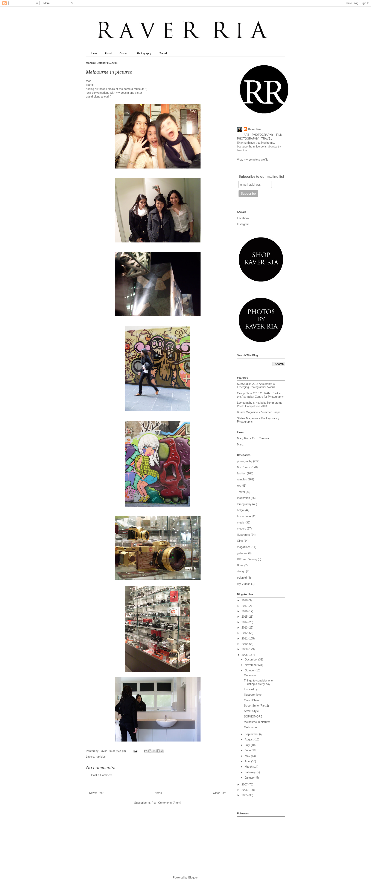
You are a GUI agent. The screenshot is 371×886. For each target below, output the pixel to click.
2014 (245, 622)
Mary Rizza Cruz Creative (253, 438)
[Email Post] (135, 750)
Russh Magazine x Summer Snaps (258, 412)
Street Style (251, 711)
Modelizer (250, 675)
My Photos (244, 467)
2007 (245, 784)
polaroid (242, 577)
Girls (240, 540)
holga (240, 510)
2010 (245, 643)
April (248, 761)
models (241, 528)
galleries (242, 553)
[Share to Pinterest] (162, 751)
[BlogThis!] (150, 751)
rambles (101, 756)
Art (239, 485)
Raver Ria (254, 129)
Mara (240, 444)
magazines (244, 547)
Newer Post (96, 792)
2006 (245, 789)
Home (93, 53)
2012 (245, 633)
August (249, 739)
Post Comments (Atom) (166, 802)
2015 (245, 616)
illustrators (243, 534)
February (251, 772)
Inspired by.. (251, 689)
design (241, 571)
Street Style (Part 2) (256, 705)
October (250, 670)
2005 (245, 795)
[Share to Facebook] (158, 751)
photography (244, 461)
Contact (124, 53)
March (249, 766)
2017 (245, 606)
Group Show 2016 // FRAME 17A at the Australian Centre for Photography (260, 395)
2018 (245, 600)
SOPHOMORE (253, 716)
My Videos (243, 583)
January (250, 777)
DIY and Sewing (247, 559)
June (248, 750)
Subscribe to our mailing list (261, 176)
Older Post (219, 792)
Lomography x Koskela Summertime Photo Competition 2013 (259, 404)
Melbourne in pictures (257, 722)
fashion (241, 473)
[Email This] (146, 751)
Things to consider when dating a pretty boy (259, 682)
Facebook (243, 218)
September (252, 734)
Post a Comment (101, 775)
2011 (245, 638)
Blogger (193, 877)
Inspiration (243, 497)
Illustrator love (253, 694)
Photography (144, 53)
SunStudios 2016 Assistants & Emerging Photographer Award (256, 385)
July (248, 745)
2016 (245, 611)
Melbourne (250, 727)
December (251, 659)
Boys (240, 565)
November (251, 664)
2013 (245, 627)
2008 (245, 654)
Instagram (243, 224)
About (108, 53)
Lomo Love (244, 516)
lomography (244, 504)
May (248, 756)
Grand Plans (251, 700)
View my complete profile (252, 159)
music (241, 522)
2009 (245, 649)
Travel (163, 53)
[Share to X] (154, 751)
